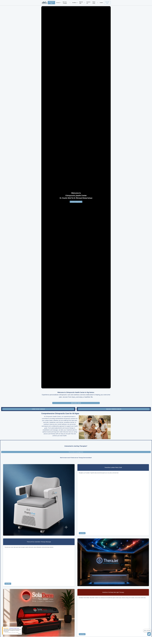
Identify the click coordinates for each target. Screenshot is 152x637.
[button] (51, 2)
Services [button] (58, 2)
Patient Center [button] (94, 2)
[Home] (44, 2)
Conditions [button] (74, 2)
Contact (101, 2)
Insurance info (88, 2)
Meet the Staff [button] (81, 2)
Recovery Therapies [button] (65, 2)
